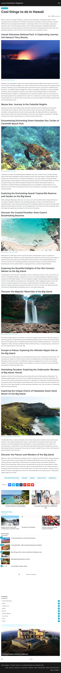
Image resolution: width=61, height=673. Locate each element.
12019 (7, 80)
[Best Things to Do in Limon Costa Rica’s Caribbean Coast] (5, 554)
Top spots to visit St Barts (28, 527)
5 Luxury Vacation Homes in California (15, 654)
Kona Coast (42, 478)
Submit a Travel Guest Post (52, 667)
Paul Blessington (10, 436)
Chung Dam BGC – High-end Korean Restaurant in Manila (26, 545)
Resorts (4, 611)
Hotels (3, 608)
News (3, 618)
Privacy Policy (24, 667)
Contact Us (17, 667)
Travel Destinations (7, 601)
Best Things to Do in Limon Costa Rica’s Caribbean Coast (26, 552)
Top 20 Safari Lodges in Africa (19, 566)
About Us (11, 667)
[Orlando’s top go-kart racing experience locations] (51, 521)
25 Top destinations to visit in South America (23, 538)
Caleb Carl (8, 334)
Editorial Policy (41, 667)
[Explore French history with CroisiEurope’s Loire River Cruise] (10, 521)
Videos (4, 603)
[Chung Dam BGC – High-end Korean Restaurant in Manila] (5, 547)
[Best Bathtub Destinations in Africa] (5, 561)
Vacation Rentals (6, 613)
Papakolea (53, 478)
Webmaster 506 (39, 665)
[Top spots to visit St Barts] (30, 521)
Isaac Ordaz (9, 252)
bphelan (8, 171)
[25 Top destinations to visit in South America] (5, 540)
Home (6, 667)
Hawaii (25, 478)
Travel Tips (5, 616)
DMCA (35, 667)
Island (33, 478)
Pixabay (12, 80)
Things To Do (5, 8)
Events (4, 621)
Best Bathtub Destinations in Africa (20, 559)
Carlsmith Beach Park (12, 478)
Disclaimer (30, 667)
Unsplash (16, 252)
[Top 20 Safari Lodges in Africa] (5, 568)
